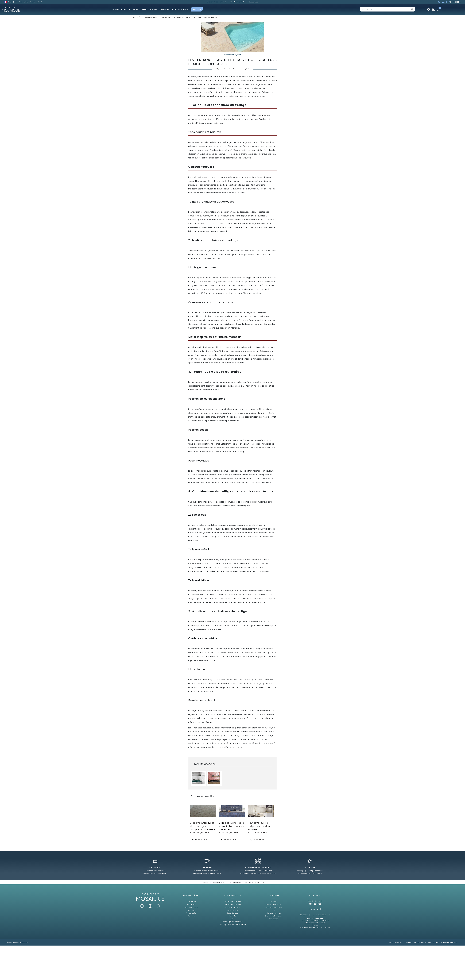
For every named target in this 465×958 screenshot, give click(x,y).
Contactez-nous (274, 913)
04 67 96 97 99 (455, 2)
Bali (232, 919)
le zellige (266, 115)
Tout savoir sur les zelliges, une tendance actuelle (260, 826)
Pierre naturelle (191, 907)
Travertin (232, 916)
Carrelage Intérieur (232, 901)
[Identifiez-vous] (433, 9)
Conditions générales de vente (418, 942)
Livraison (273, 901)
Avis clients (274, 919)
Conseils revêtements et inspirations (238, 69)
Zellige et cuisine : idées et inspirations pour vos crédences (231, 826)
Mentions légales (395, 942)
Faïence (191, 916)
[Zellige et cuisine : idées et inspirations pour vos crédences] (232, 811)
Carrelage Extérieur (232, 904)
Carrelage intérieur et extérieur (233, 925)
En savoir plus (199, 840)
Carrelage (191, 901)
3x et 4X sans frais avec (155, 873)
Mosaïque (191, 904)
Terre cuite (191, 913)
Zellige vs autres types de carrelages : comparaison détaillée (202, 826)
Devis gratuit (253, 2)
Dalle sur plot (232, 910)
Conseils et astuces (273, 916)
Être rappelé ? (315, 909)
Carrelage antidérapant (232, 922)
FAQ (273, 910)
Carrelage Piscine (232, 907)
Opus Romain (232, 913)
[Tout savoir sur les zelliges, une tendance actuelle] (261, 811)
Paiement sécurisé (273, 907)
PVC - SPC (191, 910)
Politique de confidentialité (446, 942)
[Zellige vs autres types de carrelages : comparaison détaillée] (203, 811)
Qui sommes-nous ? (274, 904)
